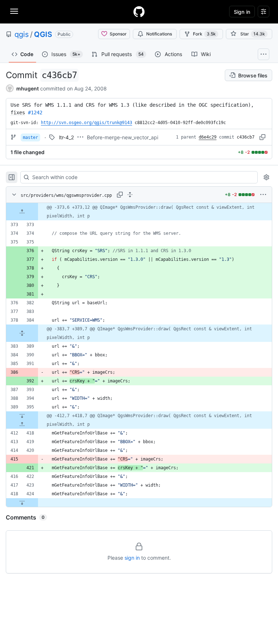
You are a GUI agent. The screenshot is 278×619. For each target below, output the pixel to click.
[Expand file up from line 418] (22, 424)
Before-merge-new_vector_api (122, 137)
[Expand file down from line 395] (22, 415)
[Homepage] (139, 11)
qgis (21, 34)
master (30, 137)
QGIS (43, 34)
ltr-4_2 (66, 137)
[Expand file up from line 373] (22, 211)
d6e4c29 (207, 137)
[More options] (263, 194)
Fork (204, 34)
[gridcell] (139, 211)
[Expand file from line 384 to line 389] (22, 333)
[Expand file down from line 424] (22, 502)
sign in (132, 558)
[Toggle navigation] (14, 11)
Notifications (159, 34)
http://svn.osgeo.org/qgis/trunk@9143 (86, 122)
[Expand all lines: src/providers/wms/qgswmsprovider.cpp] (130, 195)
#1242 (35, 112)
